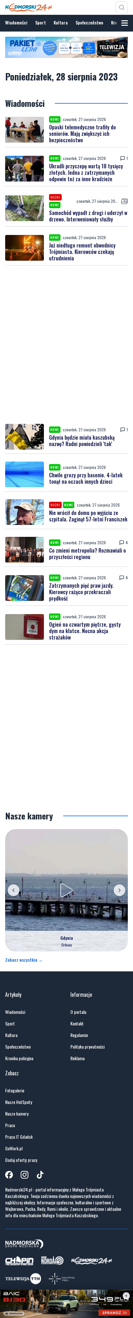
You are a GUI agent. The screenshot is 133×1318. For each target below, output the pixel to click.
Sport (40, 22)
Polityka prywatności (87, 1046)
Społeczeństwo (89, 22)
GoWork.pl (14, 1148)
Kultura (61, 22)
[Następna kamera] (119, 890)
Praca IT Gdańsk (19, 1137)
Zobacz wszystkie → (24, 960)
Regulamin (79, 1035)
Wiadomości (16, 22)
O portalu (78, 1012)
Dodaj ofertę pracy (21, 1160)
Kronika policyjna (19, 1058)
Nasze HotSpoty (18, 1102)
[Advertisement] (66, 344)
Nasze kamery (16, 1113)
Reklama (77, 1058)
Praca (10, 1125)
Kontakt (77, 1023)
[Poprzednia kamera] (13, 890)
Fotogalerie (14, 1090)
